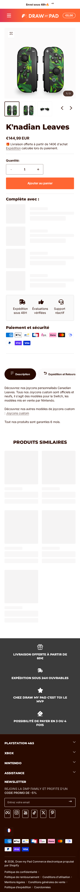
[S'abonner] (70, 802)
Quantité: (13, 160)
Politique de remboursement (21, 877)
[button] (68, 15)
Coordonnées (42, 887)
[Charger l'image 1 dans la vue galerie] (11, 108)
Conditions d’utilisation (56, 877)
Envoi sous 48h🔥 (37, 4)
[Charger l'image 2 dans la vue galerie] (28, 108)
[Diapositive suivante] (71, 108)
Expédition (13, 148)
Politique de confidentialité (20, 872)
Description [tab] (22, 374)
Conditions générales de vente (46, 882)
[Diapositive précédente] (62, 108)
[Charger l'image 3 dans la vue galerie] (44, 108)
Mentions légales (14, 882)
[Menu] (8, 15)
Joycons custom (17, 413)
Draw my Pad (23, 861)
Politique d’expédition (17, 887)
